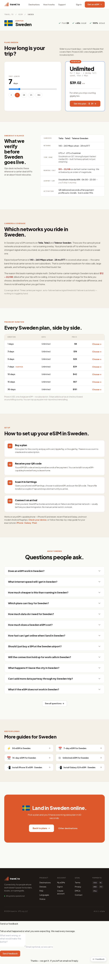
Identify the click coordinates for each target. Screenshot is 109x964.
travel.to (8, 14)
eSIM (20, 14)
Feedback (99, 959)
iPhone (19, 523)
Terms (77, 882)
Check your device (37, 520)
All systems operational (15, 896)
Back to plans (40, 828)
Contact (78, 895)
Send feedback (10, 953)
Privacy (78, 886)
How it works (49, 4)
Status (42, 899)
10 (24, 95)
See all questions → (54, 703)
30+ (38, 95)
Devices (42, 886)
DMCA (77, 891)
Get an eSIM (93, 4)
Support (62, 4)
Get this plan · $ (83, 103)
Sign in (79, 4)
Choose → (96, 344)
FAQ (41, 891)
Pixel (34, 523)
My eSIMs (61, 882)
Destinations (34, 4)
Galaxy (27, 523)
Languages (44, 895)
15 (31, 95)
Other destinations (67, 828)
